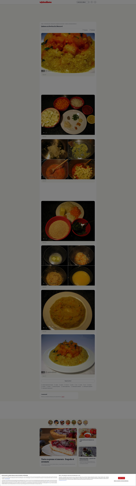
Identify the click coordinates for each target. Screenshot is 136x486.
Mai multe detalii (7, 478)
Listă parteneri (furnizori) (62, 480)
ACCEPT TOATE (121, 478)
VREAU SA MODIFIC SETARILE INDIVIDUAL (121, 480)
